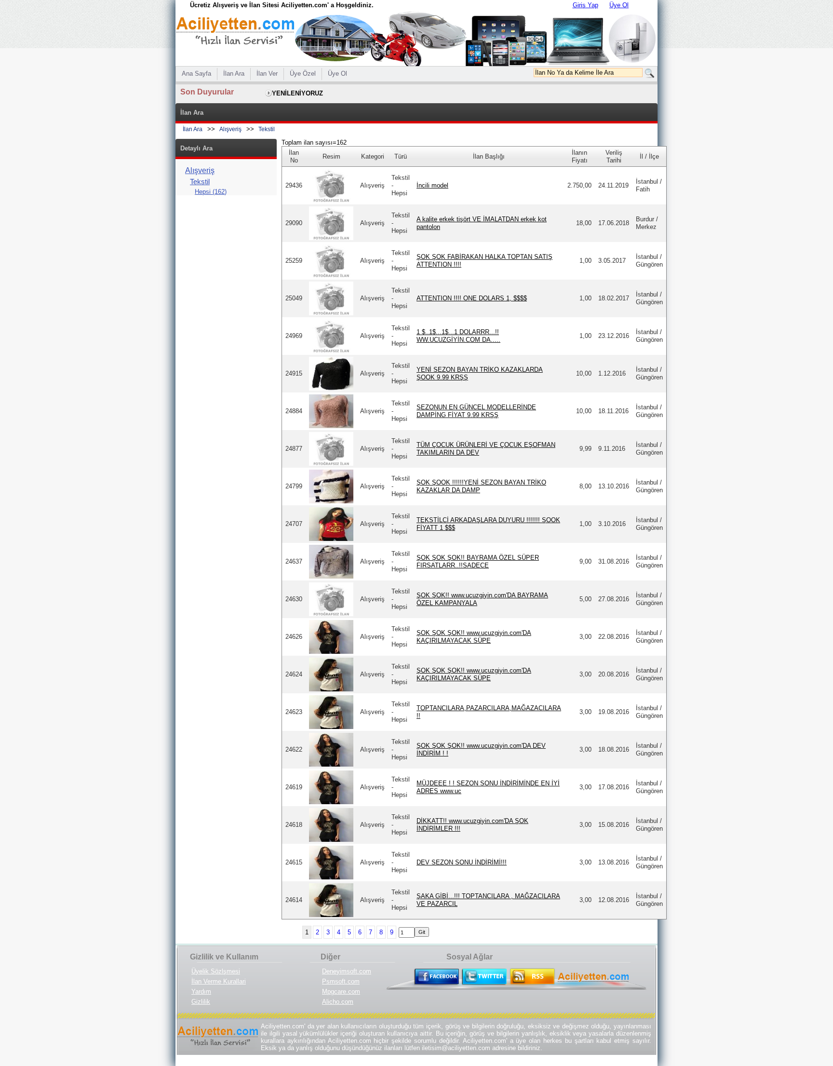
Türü (400, 156)
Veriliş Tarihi (613, 156)
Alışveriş (230, 129)
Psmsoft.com (341, 981)
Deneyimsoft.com (346, 971)
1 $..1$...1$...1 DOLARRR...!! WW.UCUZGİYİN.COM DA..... (458, 335)
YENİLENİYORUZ (297, 93)
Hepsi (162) (211, 191)
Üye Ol (619, 5)
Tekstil (266, 129)
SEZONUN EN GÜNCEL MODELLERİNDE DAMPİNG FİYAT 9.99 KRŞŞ (476, 411)
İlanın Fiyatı (580, 156)
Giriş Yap (585, 5)
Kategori (372, 156)
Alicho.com (337, 1001)
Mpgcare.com (341, 991)
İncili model (432, 185)
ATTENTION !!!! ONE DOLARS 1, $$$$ (471, 298)
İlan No (294, 156)
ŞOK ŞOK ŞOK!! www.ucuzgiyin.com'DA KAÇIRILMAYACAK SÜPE (473, 636)
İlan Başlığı (489, 156)
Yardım (201, 991)
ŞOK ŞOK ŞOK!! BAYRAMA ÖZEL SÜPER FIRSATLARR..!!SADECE (477, 561)
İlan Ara (192, 129)
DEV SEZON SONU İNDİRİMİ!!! (461, 862)
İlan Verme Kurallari (218, 981)
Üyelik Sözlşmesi (215, 971)
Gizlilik (200, 1001)
